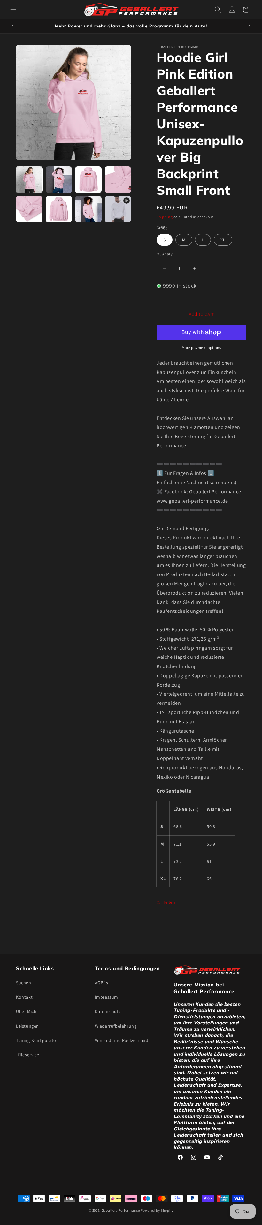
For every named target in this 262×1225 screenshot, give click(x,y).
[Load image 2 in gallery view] (59, 179)
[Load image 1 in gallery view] (29, 179)
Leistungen (27, 1026)
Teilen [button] (169, 902)
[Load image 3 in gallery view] (88, 179)
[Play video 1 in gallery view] (118, 209)
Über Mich (26, 1011)
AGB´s (101, 982)
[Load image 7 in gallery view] (88, 209)
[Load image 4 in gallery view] (118, 179)
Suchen (23, 982)
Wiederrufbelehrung (116, 1026)
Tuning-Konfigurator (37, 1040)
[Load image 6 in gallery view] (59, 209)
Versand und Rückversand (122, 1040)
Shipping (165, 216)
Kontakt (24, 997)
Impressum (106, 997)
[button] (13, 10)
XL (223, 240)
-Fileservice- (28, 1055)
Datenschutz (108, 1011)
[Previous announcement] (12, 26)
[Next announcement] (250, 26)
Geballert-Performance (121, 1210)
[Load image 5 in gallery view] (29, 209)
